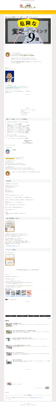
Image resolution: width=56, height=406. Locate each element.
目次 (27, 108)
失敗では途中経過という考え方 (25, 112)
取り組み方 (13, 299)
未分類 (6, 299)
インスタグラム (20, 59)
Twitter (25, 403)
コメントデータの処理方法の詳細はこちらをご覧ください (34, 397)
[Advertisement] (28, 47)
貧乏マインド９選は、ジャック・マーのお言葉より (28, 109)
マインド (10, 299)
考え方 (15, 299)
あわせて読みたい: (24, 114)
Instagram (28, 403)
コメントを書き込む (28, 395)
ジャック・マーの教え (24, 113)
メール (31, 403)
